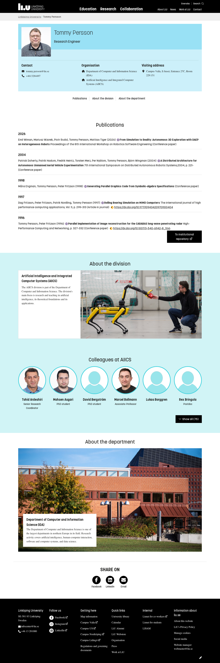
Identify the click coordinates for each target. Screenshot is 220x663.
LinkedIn (59, 630)
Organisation (118, 640)
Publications (80, 98)
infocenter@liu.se (30, 626)
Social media (180, 638)
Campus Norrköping (91, 634)
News (173, 9)
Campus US (87, 628)
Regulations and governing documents (94, 648)
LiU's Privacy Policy (184, 627)
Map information (89, 616)
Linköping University (29, 16)
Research (108, 8)
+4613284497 (33, 75)
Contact (197, 9)
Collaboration (131, 8)
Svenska (185, 3)
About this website (183, 621)
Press (114, 646)
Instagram (60, 623)
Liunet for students (152, 622)
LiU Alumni (118, 628)
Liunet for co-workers (154, 616)
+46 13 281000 (29, 631)
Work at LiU (184, 9)
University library (120, 616)
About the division (102, 98)
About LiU (162, 9)
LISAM (147, 628)
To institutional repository (184, 237)
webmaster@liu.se (183, 648)
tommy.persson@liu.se (37, 71)
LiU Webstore (119, 634)
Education (87, 8)
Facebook (60, 617)
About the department (132, 98)
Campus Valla (88, 622)
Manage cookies (182, 632)
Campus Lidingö (89, 640)
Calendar (116, 622)
